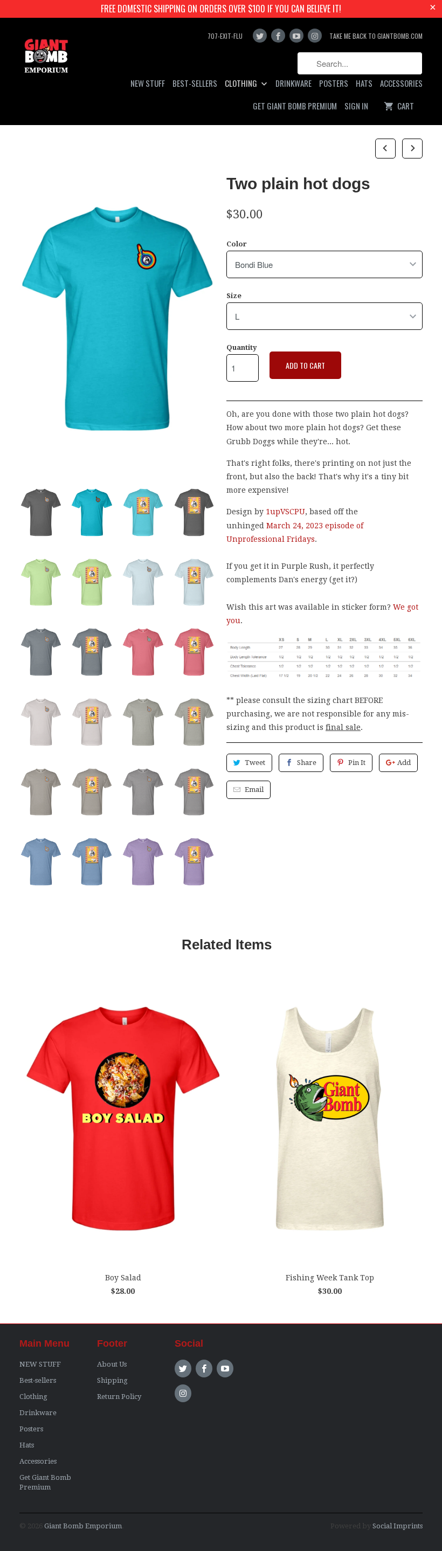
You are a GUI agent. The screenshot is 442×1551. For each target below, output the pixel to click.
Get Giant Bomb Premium (295, 106)
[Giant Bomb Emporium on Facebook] (278, 36)
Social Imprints (397, 1526)
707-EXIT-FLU (225, 35)
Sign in (356, 106)
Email (254, 789)
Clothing (242, 83)
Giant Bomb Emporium (83, 1526)
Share (306, 763)
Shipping (112, 1380)
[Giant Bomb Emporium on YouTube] (296, 36)
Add (404, 763)
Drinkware (293, 83)
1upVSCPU (285, 511)
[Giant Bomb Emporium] (46, 58)
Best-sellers (194, 83)
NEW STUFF (147, 83)
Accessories (401, 83)
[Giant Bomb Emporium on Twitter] (260, 36)
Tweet (255, 763)
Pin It (356, 763)
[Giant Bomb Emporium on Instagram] (315, 36)
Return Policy (119, 1397)
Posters (333, 83)
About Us (112, 1364)
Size (233, 296)
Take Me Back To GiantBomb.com (376, 35)
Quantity (241, 347)
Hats (364, 83)
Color (236, 244)
